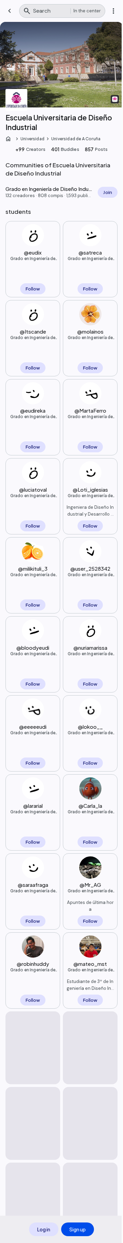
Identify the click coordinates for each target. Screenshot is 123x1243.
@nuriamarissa (90, 647)
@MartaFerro (90, 410)
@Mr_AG (90, 884)
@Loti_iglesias (90, 489)
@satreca (90, 252)
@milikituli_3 (32, 568)
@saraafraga (33, 884)
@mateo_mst (90, 963)
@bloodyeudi (32, 647)
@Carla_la (90, 805)
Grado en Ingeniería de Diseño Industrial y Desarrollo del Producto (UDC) (32, 258)
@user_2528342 (90, 568)
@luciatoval (33, 489)
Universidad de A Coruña (75, 138)
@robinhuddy (33, 963)
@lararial (33, 805)
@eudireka (32, 410)
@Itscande (33, 331)
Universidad (32, 138)
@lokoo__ (90, 726)
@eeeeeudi (32, 726)
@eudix (33, 252)
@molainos (90, 331)
